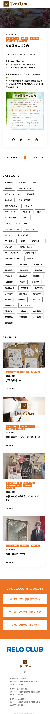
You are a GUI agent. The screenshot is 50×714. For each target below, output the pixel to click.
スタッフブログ (12, 38)
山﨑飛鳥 (9, 182)
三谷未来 (9, 276)
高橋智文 (37, 276)
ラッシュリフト (23, 235)
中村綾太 (23, 182)
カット (39, 211)
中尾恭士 (25, 288)
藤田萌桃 (23, 293)
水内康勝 (23, 264)
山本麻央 (39, 288)
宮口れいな (9, 288)
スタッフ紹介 (30, 252)
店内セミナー (37, 241)
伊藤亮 (22, 282)
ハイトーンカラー (12, 229)
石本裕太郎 (38, 264)
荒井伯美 (35, 282)
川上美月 (37, 317)
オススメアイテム (12, 252)
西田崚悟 (9, 270)
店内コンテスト (25, 188)
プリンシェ (22, 41)
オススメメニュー (12, 206)
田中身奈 (31, 194)
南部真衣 (9, 323)
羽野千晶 (10, 41)
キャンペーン (10, 211)
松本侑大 (39, 270)
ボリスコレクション (13, 194)
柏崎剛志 (9, 188)
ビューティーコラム (13, 258)
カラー (25, 217)
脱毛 (35, 182)
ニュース (29, 206)
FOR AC (8, 200)
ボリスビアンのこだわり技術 (16, 223)
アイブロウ (9, 241)
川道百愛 (23, 311)
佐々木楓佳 (24, 270)
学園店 (24, 38)
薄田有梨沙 (9, 305)
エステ (23, 241)
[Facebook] (13, 140)
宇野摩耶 (23, 317)
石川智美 (9, 317)
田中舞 (8, 299)
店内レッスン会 (26, 247)
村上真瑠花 (25, 305)
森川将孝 (9, 264)
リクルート (26, 211)
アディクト (9, 247)
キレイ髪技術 (10, 217)
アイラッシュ (31, 229)
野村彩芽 (37, 293)
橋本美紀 (23, 276)
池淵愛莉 (9, 311)
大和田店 (34, 38)
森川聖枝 (37, 311)
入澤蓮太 (9, 293)
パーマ (8, 235)
